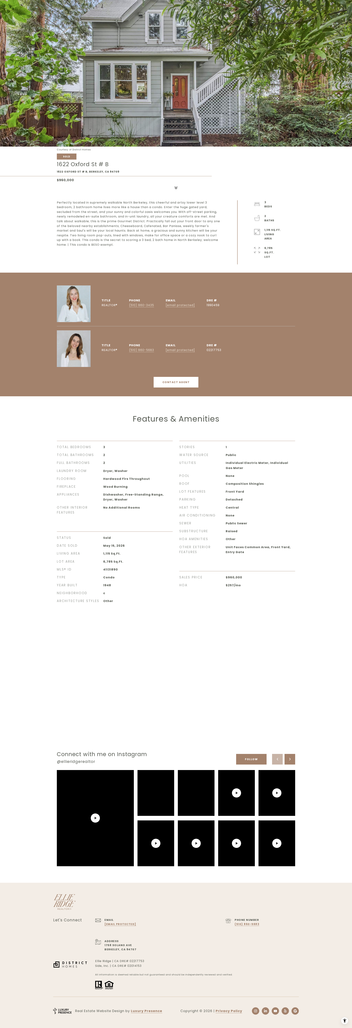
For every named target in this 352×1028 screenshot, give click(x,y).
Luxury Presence (146, 1011)
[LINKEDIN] (265, 1011)
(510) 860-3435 (141, 305)
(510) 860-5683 (141, 350)
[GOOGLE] (295, 1011)
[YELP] (285, 1011)
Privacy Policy (229, 1011)
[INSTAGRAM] (255, 1011)
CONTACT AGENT (176, 382)
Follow (251, 759)
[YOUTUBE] (275, 1011)
